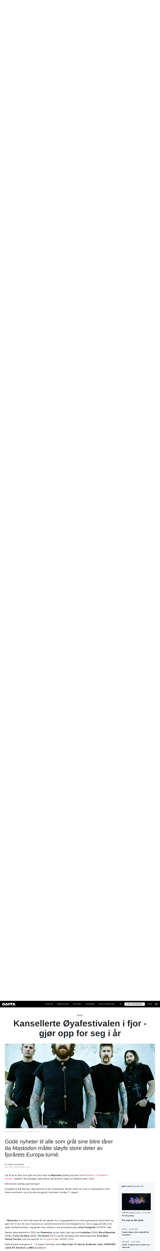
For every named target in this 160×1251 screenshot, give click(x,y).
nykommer (90, 1004)
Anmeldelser (63, 1004)
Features (77, 1004)
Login (149, 1004)
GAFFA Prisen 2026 (107, 1004)
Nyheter (49, 1004)
